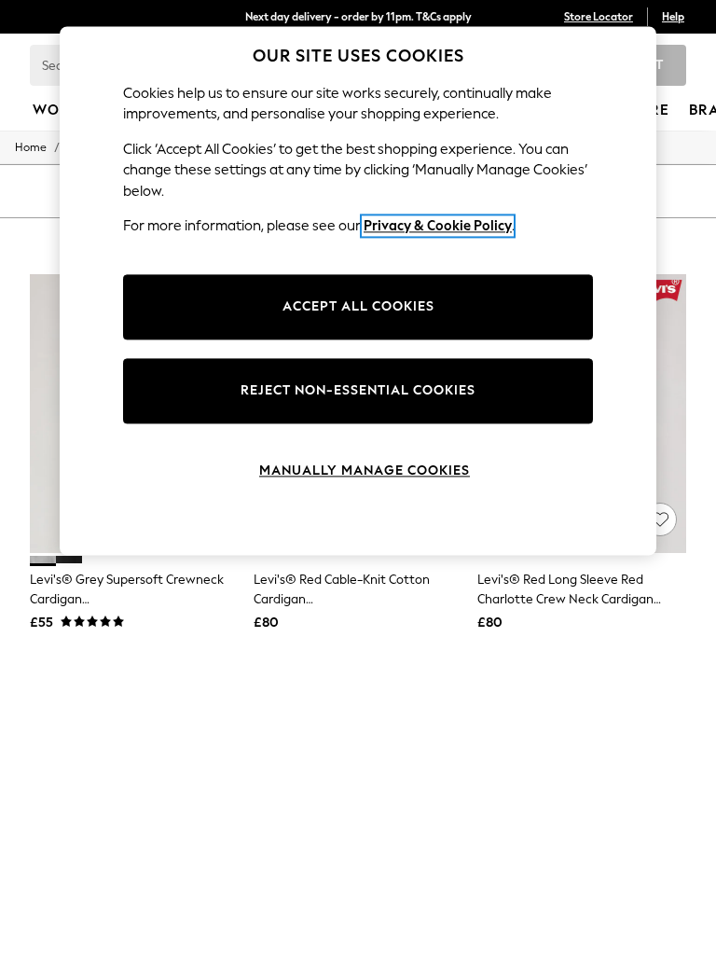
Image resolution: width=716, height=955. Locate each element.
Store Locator (598, 16)
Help (673, 16)
